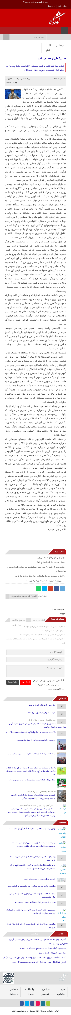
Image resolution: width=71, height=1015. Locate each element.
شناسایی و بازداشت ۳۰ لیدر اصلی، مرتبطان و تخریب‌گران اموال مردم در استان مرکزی (37, 725)
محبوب (34, 934)
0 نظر (48, 48)
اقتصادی (14, 989)
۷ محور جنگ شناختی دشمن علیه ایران (39, 879)
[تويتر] (17, 29)
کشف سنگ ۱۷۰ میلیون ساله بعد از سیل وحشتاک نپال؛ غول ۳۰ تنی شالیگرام (34, 957)
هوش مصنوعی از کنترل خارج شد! (50, 562)
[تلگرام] (62, 588)
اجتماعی (60, 45)
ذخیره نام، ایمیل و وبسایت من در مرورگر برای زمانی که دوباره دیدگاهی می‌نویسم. (48, 684)
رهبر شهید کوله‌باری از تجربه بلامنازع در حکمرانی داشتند (42, 948)
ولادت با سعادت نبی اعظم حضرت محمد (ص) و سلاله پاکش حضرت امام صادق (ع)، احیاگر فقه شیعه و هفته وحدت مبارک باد (30, 771)
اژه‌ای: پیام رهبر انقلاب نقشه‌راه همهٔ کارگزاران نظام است (32, 828)
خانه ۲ (31, 994)
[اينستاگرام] (21, 29)
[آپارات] (12, 29)
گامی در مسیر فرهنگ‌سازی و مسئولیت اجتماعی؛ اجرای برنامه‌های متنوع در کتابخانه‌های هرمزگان (33, 796)
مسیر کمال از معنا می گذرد (51, 59)
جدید (61, 934)
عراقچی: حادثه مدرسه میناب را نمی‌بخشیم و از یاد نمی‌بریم (31, 886)
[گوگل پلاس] (50, 588)
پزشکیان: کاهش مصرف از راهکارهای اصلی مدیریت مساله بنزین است (31, 858)
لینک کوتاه (42, 596)
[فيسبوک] (26, 29)
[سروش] (8, 29)
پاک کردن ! (12, 682)
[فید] (3, 29)
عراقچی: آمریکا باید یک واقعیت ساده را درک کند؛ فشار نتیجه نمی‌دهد (31, 925)
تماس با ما (62, 6)
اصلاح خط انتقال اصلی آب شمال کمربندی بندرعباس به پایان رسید (39, 962)
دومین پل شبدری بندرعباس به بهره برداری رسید (45, 580)
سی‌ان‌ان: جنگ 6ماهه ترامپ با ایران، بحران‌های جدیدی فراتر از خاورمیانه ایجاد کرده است (30, 911)
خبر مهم (45, 994)
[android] (48, 1003)
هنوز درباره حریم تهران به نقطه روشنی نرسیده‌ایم (35, 902)
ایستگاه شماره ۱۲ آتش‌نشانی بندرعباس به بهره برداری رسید (31, 753)
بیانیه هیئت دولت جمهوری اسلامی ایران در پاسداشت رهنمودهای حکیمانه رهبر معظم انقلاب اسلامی (33, 844)
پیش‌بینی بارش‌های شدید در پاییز (51, 557)
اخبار (63, 989)
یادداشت (29, 989)
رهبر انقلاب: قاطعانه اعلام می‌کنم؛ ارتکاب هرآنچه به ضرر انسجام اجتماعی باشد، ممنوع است (32, 867)
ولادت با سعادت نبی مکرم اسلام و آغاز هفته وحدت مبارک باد (39, 576)
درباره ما (51, 6)
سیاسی (62, 822)
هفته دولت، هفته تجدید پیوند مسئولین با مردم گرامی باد (32, 779)
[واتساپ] (38, 588)
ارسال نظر (26, 682)
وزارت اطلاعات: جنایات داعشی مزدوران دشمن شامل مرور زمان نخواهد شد (32, 895)
